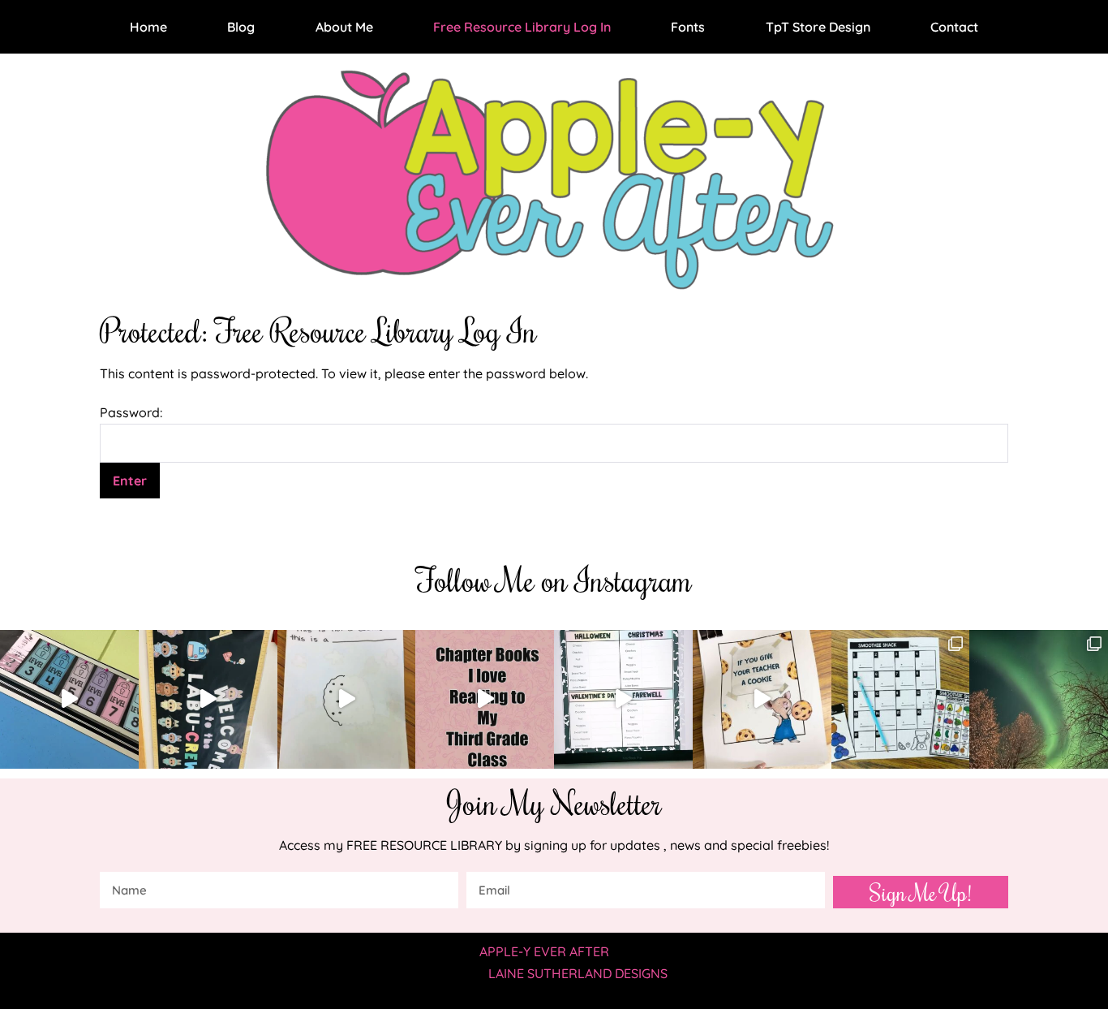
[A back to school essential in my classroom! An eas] (623, 699)
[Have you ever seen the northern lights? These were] (1038, 699)
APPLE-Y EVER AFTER (544, 951)
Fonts (688, 27)
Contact (954, 27)
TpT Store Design (818, 27)
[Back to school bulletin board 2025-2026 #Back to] (208, 699)
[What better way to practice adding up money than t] (900, 699)
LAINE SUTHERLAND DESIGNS (578, 973)
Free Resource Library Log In (522, 27)
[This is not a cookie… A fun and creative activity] (346, 699)
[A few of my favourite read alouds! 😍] (484, 699)
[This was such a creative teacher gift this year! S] (762, 699)
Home (148, 27)
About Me (344, 27)
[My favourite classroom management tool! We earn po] (69, 699)
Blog (241, 27)
